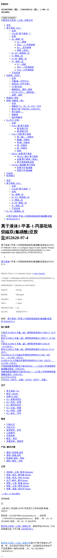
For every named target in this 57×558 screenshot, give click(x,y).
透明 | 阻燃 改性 (13, 455)
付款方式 (10, 427)
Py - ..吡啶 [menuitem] (21, 64)
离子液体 (5, 261)
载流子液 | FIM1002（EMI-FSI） (26, 109)
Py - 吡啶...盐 (18, 205)
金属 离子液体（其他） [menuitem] (28, 159)
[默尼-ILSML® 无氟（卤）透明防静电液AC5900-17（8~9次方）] (28, 335)
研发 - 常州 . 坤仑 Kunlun (17, 478)
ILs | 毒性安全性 (13, 405)
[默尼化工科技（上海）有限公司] (28, 20)
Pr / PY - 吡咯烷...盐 (21, 53)
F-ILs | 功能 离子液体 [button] (21, 134)
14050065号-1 (27, 529)
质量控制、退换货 (14, 441)
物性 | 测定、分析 (14, 461)
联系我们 (10, 175)
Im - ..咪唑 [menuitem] (21, 42)
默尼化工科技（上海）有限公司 (16, 526)
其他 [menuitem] (19, 151)
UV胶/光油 (17, 86)
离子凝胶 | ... (17, 112)
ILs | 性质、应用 (13, 402)
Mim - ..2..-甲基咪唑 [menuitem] (26, 45)
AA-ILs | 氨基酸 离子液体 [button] (23, 165)
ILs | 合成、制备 (13, 408)
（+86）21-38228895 (10, 494)
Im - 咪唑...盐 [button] (18, 39)
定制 (14, 36)
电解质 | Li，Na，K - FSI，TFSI (26, 106)
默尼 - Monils (12, 394)
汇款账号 (10, 433)
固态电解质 (17, 117)
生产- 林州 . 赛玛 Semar (17, 480)
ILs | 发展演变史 (13, 399)
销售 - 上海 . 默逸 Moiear (17, 483)
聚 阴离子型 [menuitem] (22, 131)
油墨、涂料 (17, 95)
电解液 (15, 114)
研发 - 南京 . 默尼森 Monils (18, 475)
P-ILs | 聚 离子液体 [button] (20, 126)
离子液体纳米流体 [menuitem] (25, 162)
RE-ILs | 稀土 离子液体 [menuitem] (27, 156)
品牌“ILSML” (12, 396)
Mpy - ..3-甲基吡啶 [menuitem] (25, 67)
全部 (14, 31)
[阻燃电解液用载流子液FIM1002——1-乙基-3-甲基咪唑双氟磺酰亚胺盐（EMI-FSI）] (28, 369)
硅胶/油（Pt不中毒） (21, 84)
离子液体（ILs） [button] (14, 28)
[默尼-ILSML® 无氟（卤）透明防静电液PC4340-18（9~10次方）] (28, 346)
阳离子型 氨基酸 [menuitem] (24, 167)
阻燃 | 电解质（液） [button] (15, 100)
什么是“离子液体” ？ (21, 33)
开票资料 (10, 435)
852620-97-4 (9, 321)
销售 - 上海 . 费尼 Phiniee (17, 486)
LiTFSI (13, 377)
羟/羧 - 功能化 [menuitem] (23, 142)
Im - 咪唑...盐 (18, 194)
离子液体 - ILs (12, 391)
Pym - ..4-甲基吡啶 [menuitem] (25, 70)
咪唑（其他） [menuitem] (23, 50)
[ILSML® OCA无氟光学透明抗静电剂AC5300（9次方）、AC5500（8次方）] (28, 358)
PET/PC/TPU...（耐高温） (24, 92)
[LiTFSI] (5, 377)
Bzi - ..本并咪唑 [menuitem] (24, 47)
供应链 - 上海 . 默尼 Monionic (19, 472)
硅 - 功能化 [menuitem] (22, 148)
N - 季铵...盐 (17, 56)
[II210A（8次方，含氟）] (13, 380)
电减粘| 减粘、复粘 (15, 458)
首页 (8, 25)
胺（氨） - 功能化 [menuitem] (25, 137)
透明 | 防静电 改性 (14, 452)
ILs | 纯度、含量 (13, 410)
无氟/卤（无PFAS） (21, 81)
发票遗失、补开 (13, 430)
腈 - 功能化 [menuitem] (22, 145)
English (9, 173)
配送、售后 (11, 438)
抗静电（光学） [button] (13, 75)
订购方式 (10, 424)
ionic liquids (39, 273)
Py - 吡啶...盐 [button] (18, 61)
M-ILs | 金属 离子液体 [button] (22, 153)
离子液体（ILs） (14, 183)
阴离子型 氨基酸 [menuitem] (24, 170)
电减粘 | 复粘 (12, 98)
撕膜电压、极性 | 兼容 (22, 89)
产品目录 (16, 73)
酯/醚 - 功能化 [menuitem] (23, 140)
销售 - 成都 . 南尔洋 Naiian (18, 489)
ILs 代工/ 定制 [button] (12, 120)
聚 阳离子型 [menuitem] (22, 128)
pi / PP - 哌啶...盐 (19, 59)
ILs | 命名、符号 (13, 413)
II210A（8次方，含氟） (37, 380)
